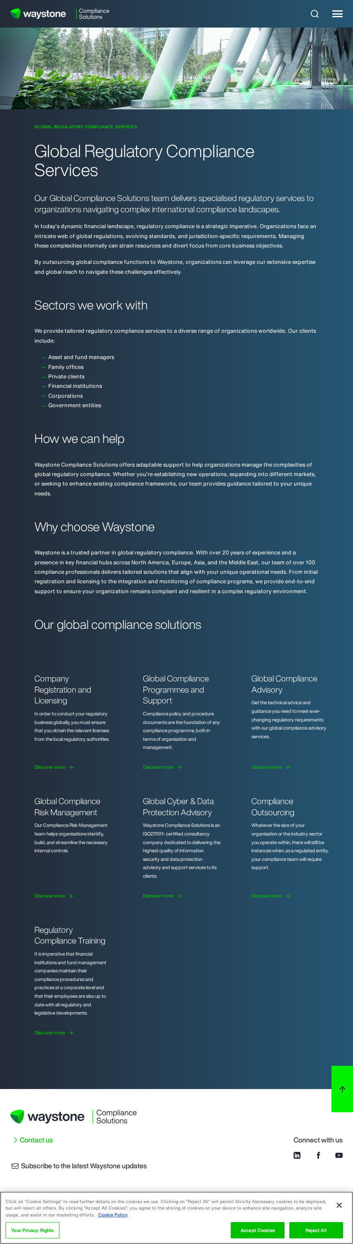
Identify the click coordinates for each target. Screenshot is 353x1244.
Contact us (36, 1140)
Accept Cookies (258, 1230)
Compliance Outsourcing (272, 806)
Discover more (49, 767)
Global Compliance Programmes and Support (176, 689)
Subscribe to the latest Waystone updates (83, 1165)
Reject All (316, 1230)
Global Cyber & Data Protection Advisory (178, 806)
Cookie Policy (113, 1214)
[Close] (339, 1205)
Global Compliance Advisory (284, 684)
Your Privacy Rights (32, 1230)
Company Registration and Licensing (62, 689)
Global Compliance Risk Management (67, 806)
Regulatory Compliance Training (69, 935)
